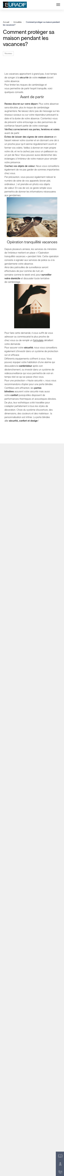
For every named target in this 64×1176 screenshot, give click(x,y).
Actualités (17, 22)
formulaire (38, 340)
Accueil (6, 22)
